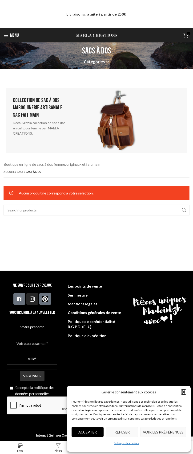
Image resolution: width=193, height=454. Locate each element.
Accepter (87, 432)
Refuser (122, 432)
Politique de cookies (126, 443)
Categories (94, 62)
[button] (183, 392)
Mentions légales (82, 303)
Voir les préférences (163, 432)
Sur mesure (78, 295)
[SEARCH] (184, 210)
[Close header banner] (187, 14)
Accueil (9, 171)
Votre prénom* (32, 327)
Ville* (32, 358)
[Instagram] (32, 299)
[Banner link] (96, 120)
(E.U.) (86, 326)
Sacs (20, 171)
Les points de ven (83, 286)
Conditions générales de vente (94, 312)
